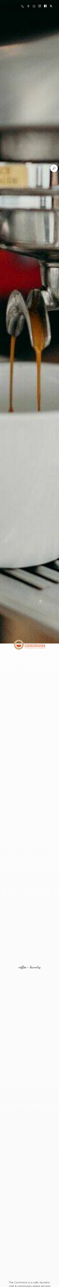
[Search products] (54, 168)
